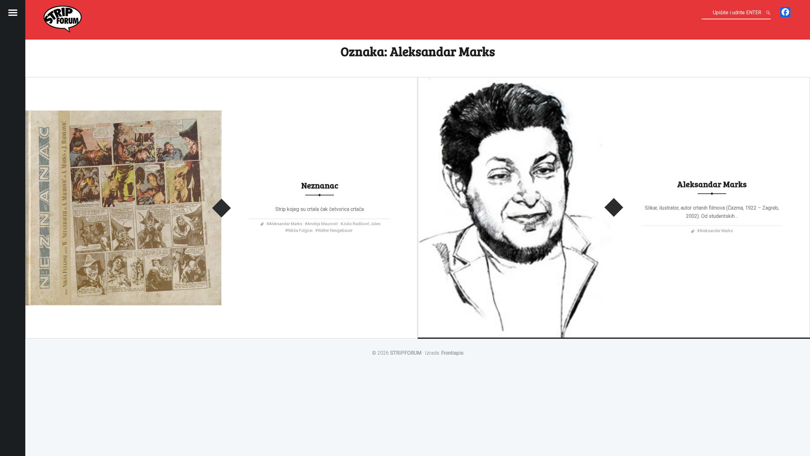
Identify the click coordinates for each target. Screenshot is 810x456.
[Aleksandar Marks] (516, 81)
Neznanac (319, 185)
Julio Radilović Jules (361, 223)
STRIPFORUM (405, 353)
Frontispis (452, 353)
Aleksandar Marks (285, 223)
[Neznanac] (123, 81)
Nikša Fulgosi (300, 230)
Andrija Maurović (322, 223)
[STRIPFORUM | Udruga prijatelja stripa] (63, 18)
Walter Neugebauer (335, 230)
